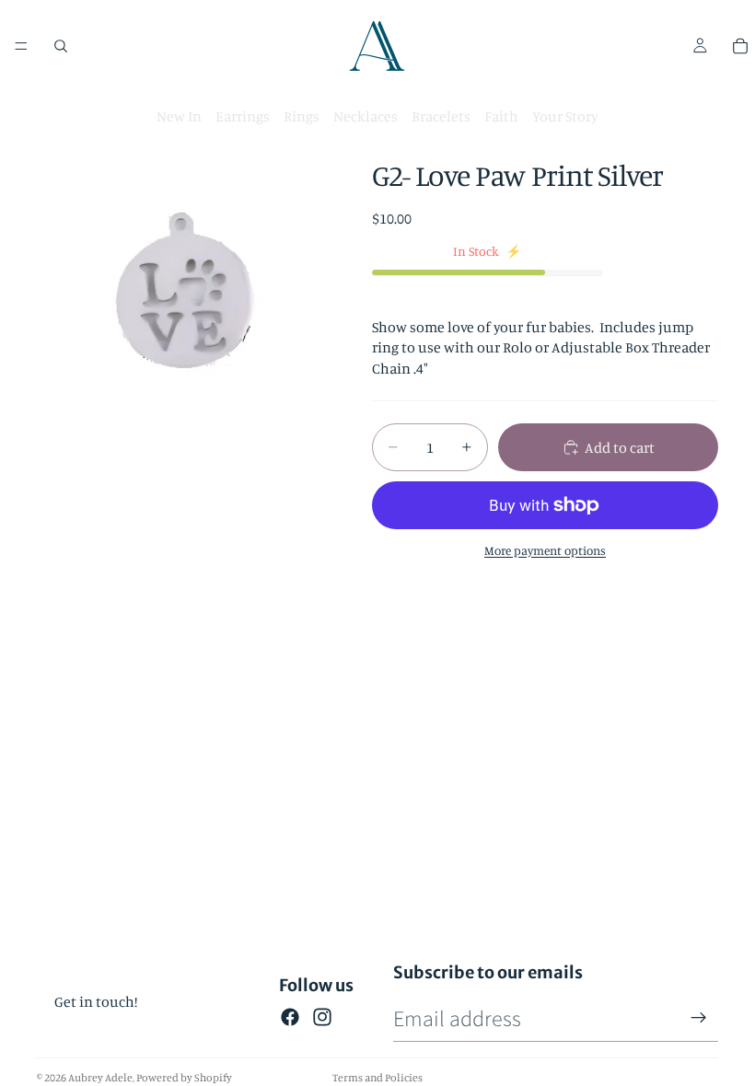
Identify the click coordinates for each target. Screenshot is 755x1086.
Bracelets (441, 116)
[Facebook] (290, 1017)
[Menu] (21, 46)
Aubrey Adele (100, 1077)
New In (179, 116)
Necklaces (365, 116)
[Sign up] (699, 1018)
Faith (501, 116)
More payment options (545, 550)
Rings (301, 116)
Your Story (565, 116)
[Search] (61, 46)
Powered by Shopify (184, 1077)
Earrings (242, 116)
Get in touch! (95, 1001)
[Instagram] (322, 1017)
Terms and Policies (377, 1077)
